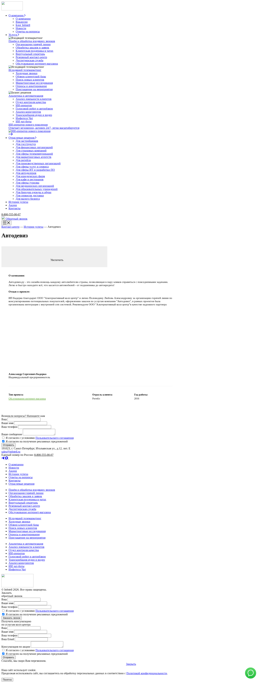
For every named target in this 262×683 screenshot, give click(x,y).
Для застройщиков (27, 140)
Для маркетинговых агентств (33, 156)
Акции (13, 470)
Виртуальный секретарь (30, 54)
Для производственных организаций (38, 163)
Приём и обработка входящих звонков (32, 41)
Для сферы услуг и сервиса (32, 166)
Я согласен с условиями (39, 437)
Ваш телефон (9, 426)
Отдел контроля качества (31, 102)
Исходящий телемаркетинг (25, 70)
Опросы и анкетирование (31, 86)
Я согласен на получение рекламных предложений (36, 441)
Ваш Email (7, 639)
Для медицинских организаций (35, 185)
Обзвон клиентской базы (31, 76)
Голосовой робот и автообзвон (34, 108)
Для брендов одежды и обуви (33, 192)
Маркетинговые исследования (34, 82)
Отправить (8, 445)
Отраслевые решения (21, 483)
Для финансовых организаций (34, 147)
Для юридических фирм (30, 176)
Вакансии (22, 21)
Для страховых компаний (31, 150)
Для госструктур (26, 144)
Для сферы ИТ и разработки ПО (35, 169)
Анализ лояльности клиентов (34, 98)
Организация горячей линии (33, 44)
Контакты (14, 480)
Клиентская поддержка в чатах (34, 50)
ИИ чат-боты (24, 121)
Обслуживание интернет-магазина (37, 63)
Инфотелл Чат (24, 118)
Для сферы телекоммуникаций (34, 153)
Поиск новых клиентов (30, 79)
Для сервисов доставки (30, 195)
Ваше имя (7, 423)
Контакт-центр (10, 226)
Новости (21, 28)
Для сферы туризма (27, 182)
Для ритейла (23, 160)
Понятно (7, 679)
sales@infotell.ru (10, 451)
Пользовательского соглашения (54, 437)
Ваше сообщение (11, 434)
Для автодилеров (26, 173)
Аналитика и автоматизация (26, 95)
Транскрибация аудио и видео (34, 115)
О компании (23, 18)
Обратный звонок (16, 218)
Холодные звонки (26, 73)
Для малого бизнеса (28, 198)
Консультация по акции (15, 646)
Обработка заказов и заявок (32, 47)
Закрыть (131, 664)
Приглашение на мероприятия (34, 89)
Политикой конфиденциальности (146, 673)
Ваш (4, 419)
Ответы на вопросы (28, 31)
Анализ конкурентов (28, 111)
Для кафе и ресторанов (29, 179)
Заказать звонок (11, 618)
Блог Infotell (23, 25)
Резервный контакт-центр (31, 57)
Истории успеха (33, 226)
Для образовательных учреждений (37, 189)
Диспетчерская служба (29, 60)
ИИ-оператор (24, 105)
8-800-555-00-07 (11, 214)
